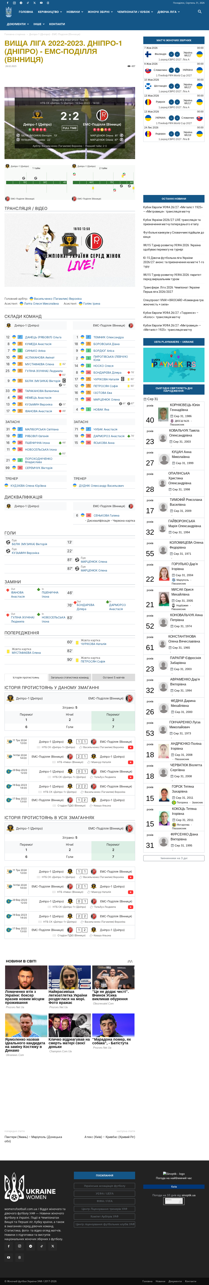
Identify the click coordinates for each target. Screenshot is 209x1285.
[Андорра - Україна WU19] (173, 134)
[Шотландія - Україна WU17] (173, 86)
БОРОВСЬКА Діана (106, 344)
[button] (200, 12)
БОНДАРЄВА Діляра (107, 372)
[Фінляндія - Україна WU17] (173, 54)
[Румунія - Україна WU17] (173, 102)
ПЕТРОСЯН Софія (106, 386)
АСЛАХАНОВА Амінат (39, 357)
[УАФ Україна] (104, 1186)
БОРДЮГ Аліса (103, 350)
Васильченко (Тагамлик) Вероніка (58, 298)
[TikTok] (28, 3)
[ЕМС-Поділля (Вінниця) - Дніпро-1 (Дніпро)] (70, 759)
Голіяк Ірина (91, 303)
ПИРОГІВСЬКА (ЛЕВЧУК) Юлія (110, 358)
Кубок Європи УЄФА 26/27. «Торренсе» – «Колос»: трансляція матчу (170, 315)
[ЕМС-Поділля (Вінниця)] (102, 119)
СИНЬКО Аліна (35, 350)
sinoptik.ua (189, 1195)
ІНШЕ (37, 24)
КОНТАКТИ (57, 24)
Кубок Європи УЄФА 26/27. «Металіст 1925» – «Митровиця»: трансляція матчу (173, 209)
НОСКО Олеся (103, 365)
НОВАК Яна (101, 409)
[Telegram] (21, 3)
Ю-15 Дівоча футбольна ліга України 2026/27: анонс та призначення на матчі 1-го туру (173, 262)
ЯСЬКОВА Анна (104, 442)
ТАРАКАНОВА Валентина (42, 391)
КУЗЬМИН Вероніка (39, 404)
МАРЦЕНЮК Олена (106, 399)
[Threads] (48, 3)
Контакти (190, 1281)
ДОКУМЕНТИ (16, 24)
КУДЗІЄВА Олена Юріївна (28, 485)
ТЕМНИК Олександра (109, 337)
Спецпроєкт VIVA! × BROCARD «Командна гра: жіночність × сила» (173, 302)
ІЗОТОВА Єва (102, 392)
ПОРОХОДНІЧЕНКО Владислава (38, 460)
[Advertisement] (69, 1092)
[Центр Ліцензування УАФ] (104, 1209)
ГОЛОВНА (26, 12)
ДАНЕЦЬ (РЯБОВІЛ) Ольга (43, 337)
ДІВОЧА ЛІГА (167, 12)
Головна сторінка (14, 34)
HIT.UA (168, 1200)
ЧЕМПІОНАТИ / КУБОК (133, 12)
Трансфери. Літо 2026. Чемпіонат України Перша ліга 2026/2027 (171, 289)
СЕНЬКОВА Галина (106, 515)
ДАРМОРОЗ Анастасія (109, 436)
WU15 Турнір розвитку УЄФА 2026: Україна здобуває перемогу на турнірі (172, 247)
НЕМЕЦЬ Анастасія (38, 397)
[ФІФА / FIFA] (104, 1201)
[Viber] (37, 75)
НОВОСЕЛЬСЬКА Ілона (41, 449)
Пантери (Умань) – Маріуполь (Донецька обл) (33, 1139)
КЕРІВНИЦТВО (48, 12)
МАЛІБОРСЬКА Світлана (42, 429)
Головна (147, 1281)
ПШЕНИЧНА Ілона (37, 442)
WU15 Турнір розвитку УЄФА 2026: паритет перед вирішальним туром (172, 277)
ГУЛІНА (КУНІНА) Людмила (44, 371)
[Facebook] (7, 3)
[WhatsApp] (46, 75)
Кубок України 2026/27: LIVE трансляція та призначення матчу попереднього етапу (172, 222)
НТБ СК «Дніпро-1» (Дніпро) (56, 103)
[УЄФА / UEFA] (104, 1194)
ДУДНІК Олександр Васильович (101, 485)
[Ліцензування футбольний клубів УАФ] (104, 1224)
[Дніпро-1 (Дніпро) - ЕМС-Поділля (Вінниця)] (70, 744)
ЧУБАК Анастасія (105, 429)
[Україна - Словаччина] (173, 118)
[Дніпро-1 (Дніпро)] (37, 119)
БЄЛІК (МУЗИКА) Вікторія (43, 381)
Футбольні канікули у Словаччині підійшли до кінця (173, 234)
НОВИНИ (73, 12)
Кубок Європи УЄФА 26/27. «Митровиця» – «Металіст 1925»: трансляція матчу (172, 327)
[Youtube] (41, 3)
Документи (175, 1281)
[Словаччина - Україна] (173, 70)
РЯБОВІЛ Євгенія (37, 436)
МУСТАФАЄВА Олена (40, 364)
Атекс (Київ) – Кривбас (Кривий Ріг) (109, 1137)
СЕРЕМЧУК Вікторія (38, 468)
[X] (34, 3)
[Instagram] (14, 3)
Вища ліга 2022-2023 (65, 99)
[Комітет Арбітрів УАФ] (104, 1216)
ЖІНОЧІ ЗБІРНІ (99, 12)
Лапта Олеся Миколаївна (41, 303)
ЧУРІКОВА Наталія (106, 379)
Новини (160, 1281)
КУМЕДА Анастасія (38, 344)
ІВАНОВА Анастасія (38, 411)
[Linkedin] (55, 75)
